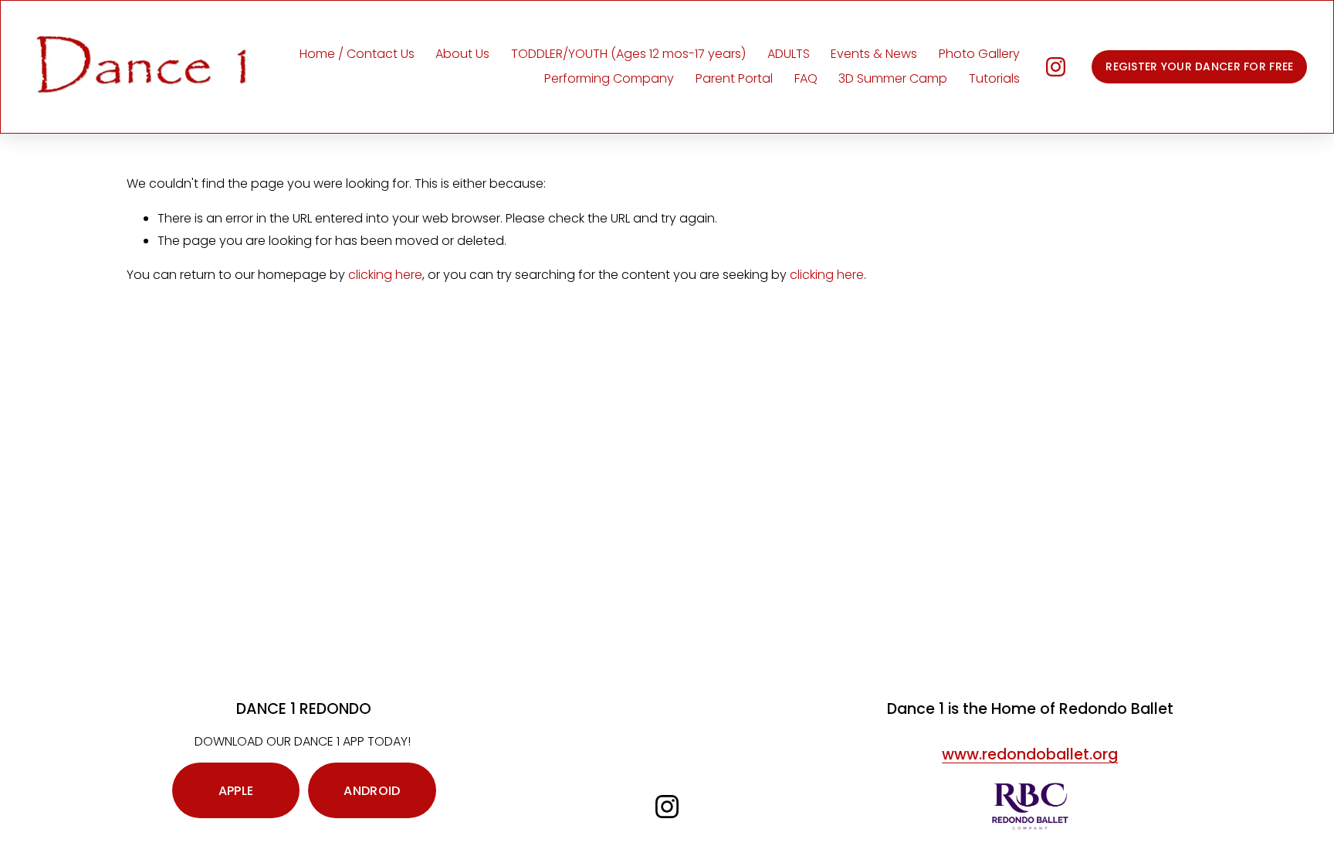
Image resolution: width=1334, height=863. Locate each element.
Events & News (874, 54)
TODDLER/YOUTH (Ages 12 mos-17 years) (628, 54)
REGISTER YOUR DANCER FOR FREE (1199, 66)
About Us (462, 54)
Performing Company (609, 78)
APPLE (236, 791)
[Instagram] (1056, 67)
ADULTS (788, 54)
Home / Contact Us (357, 54)
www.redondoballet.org (1030, 755)
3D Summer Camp (892, 78)
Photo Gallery (979, 54)
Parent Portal (734, 78)
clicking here (385, 275)
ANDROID (372, 791)
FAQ (806, 78)
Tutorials (994, 78)
